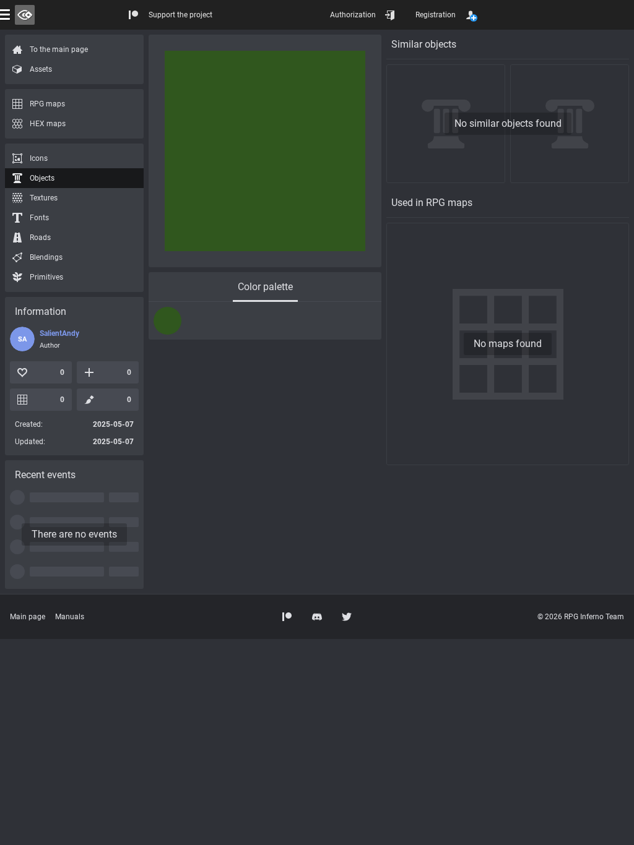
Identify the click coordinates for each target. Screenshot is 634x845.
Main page (27, 616)
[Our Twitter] (346, 616)
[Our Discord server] (317, 616)
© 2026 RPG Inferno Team (580, 616)
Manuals (69, 616)
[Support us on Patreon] (287, 616)
